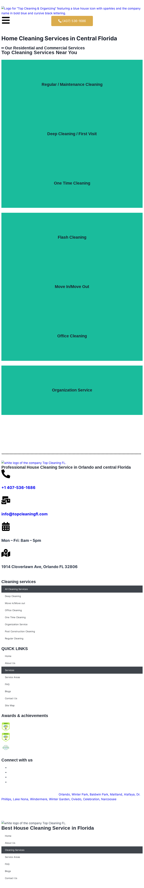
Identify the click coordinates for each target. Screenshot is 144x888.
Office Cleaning (13, 610)
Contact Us (11, 698)
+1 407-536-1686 (18, 487)
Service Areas (12, 677)
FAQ (7, 684)
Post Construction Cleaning (20, 631)
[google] (9, 782)
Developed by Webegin (86, 809)
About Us (10, 663)
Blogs (8, 691)
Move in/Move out (15, 603)
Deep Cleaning (13, 596)
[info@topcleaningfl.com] (5, 500)
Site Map (10, 705)
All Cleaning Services (16, 589)
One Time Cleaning (15, 617)
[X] (9, 772)
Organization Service (16, 624)
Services (9, 670)
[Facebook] (9, 767)
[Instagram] (9, 777)
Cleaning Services (14, 850)
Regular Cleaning (14, 638)
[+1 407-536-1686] (5, 473)
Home (8, 656)
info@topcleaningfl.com (24, 514)
